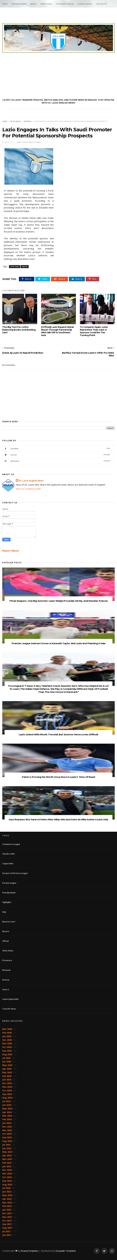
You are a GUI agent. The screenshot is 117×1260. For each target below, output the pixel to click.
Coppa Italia (46, 4)
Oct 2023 (7, 1133)
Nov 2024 (7, 1086)
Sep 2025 (7, 1050)
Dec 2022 (7, 1169)
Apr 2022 (7, 1198)
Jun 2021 (6, 1235)
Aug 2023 (7, 1141)
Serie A (33, 4)
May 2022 (7, 1195)
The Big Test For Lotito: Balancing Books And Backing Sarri (18, 330)
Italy (4, 911)
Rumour (6, 979)
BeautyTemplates (29, 1250)
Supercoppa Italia (10, 999)
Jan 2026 (6, 1036)
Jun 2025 (6, 1061)
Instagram (60, 461)
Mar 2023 (7, 1159)
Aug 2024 (7, 1097)
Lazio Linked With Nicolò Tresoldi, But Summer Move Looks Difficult (58, 734)
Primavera (7, 960)
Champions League (65, 4)
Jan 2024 (6, 1123)
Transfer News (18, 4)
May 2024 (7, 1108)
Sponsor (27, 121)
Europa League (85, 4)
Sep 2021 (7, 1224)
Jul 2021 (6, 1231)
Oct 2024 (7, 1090)
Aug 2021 (7, 1227)
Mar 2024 (7, 1115)
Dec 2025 (7, 1039)
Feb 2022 (7, 1206)
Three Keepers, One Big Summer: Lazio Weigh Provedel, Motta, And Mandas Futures (58, 600)
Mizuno (5, 931)
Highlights (101, 4)
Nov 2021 (7, 1217)
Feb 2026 (7, 1032)
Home (4, 4)
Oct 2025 (7, 1047)
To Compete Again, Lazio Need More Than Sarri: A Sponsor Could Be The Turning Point (94, 331)
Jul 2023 (6, 1144)
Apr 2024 (7, 1112)
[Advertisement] (58, 75)
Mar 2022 (7, 1202)
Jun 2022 (6, 1191)
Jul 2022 (6, 1188)
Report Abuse (10, 550)
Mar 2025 (7, 1072)
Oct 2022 (7, 1177)
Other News (15, 121)
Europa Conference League (15, 873)
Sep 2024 (7, 1094)
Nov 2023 (7, 1130)
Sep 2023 (7, 1137)
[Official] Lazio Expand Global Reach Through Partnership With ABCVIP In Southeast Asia (57, 331)
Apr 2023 (7, 1155)
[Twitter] (104, 1251)
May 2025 (7, 1065)
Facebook (60, 449)
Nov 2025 (7, 1043)
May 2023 (7, 1151)
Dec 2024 (7, 1083)
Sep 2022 (7, 1180)
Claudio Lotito (8, 853)
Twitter (60, 455)
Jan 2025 (6, 1079)
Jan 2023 (6, 1166)
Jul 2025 (6, 1058)
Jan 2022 (6, 1209)
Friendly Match (9, 892)
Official (5, 941)
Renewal (6, 970)
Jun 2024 (6, 1104)
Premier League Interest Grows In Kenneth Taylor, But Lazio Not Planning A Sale (58, 643)
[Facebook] (97, 1251)
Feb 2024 (7, 1119)
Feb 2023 (7, 1162)
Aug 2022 (7, 1184)
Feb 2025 (7, 1076)
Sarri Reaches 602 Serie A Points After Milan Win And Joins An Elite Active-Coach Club (58, 819)
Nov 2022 (7, 1173)
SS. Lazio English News (31, 480)
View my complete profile (28, 488)
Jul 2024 (6, 1101)
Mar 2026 (7, 1029)
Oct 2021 (7, 1220)
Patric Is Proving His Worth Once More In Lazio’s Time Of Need (58, 777)
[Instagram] (112, 1251)
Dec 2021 (7, 1213)
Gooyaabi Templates (65, 1250)
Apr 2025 (7, 1068)
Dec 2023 (7, 1126)
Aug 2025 (7, 1054)
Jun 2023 (6, 1148)
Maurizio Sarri (8, 921)
